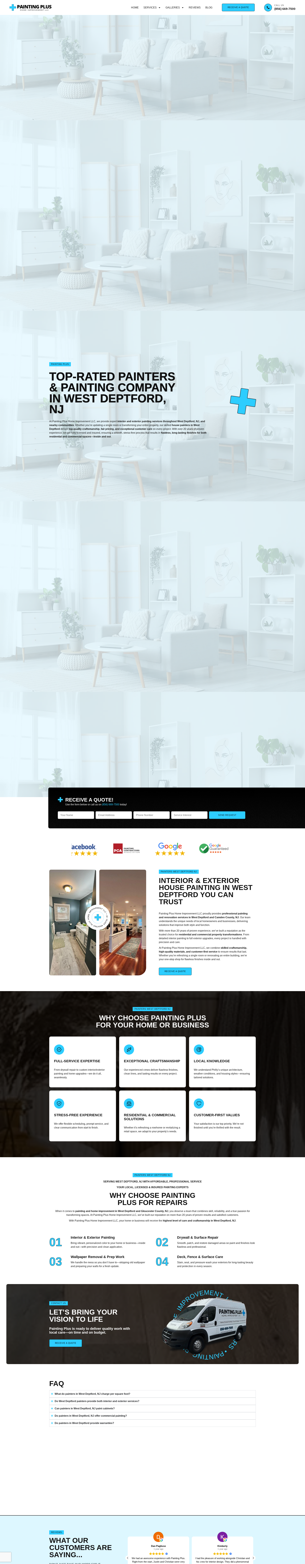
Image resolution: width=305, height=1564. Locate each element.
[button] (253, 1558)
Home (135, 7)
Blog (208, 7)
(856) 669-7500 (284, 8)
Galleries (173, 7)
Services (150, 7)
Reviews (195, 7)
